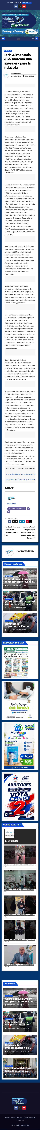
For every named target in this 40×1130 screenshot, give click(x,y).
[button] (33, 38)
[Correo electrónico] (8, 511)
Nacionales (7, 50)
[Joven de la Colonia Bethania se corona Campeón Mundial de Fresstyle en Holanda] (20, 855)
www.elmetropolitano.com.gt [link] (17, 479)
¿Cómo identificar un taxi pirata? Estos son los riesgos (20, 604)
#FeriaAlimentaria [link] (13, 474)
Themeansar (20, 1120)
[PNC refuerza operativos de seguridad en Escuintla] (20, 929)
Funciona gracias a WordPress (14, 1117)
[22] (19, 746)
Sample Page (25, 1125)
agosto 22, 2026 (13, 1005)
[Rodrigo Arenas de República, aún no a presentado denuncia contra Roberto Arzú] (20, 904)
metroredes (11, 840)
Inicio (17, 1125)
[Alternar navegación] (18, 38)
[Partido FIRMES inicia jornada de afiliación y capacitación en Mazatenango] (20, 879)
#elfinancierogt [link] (27, 474)
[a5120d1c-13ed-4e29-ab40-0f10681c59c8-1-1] (19, 700)
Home (13, 1125)
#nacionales (29, 76)
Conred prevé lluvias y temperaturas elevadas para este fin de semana (19, 582)
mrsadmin (17, 73)
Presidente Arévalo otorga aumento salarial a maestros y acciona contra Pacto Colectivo (28, 532)
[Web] (28, 508)
